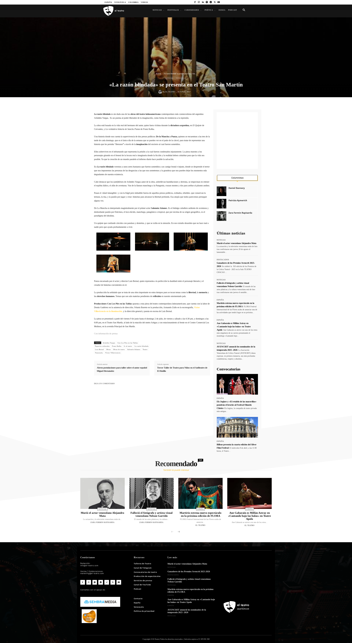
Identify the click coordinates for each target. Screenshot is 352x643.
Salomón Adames (133, 349)
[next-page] (179, 532)
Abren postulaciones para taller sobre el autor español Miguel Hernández (122, 369)
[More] (203, 103)
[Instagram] (199, 2)
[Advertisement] (237, 140)
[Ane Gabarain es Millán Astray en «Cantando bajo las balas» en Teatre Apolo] (249, 493)
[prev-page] (172, 532)
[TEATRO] (114, 11)
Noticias (158, 74)
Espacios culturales (102, 346)
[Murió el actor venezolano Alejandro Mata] (102, 493)
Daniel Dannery (237, 188)
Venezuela (181, 78)
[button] (243, 10)
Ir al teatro (128, 346)
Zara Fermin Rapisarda (240, 212)
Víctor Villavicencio (113, 353)
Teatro (145, 349)
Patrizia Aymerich (238, 200)
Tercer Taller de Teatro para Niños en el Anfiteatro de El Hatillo (182, 369)
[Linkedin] (203, 2)
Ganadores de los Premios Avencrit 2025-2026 (188, 571)
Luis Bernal (99, 349)
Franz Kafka (116, 346)
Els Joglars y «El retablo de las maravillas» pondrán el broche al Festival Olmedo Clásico (236, 404)
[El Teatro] (160, 92)
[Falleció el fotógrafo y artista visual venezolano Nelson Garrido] (151, 493)
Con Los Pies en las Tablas (128, 343)
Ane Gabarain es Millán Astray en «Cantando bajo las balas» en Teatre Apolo (234, 326)
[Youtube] (219, 2)
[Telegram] (211, 2)
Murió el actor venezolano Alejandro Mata (236, 243)
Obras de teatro (119, 349)
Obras (108, 349)
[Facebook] (195, 2)
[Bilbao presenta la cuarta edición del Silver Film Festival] (237, 427)
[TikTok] (106, 582)
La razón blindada (141, 346)
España (220, 300)
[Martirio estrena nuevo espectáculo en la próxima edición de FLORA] (200, 493)
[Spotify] (207, 2)
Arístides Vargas (109, 343)
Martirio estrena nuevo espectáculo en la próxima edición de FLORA (200, 514)
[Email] (190, 103)
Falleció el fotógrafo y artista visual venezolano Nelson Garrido (151, 514)
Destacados (223, 260)
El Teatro (170, 92)
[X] (215, 2)
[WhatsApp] (178, 103)
